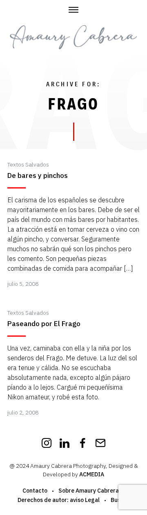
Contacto (34, 490)
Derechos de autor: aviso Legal (59, 500)
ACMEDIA (91, 474)
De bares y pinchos (37, 175)
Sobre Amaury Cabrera (88, 490)
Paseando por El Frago (43, 324)
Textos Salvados (28, 164)
